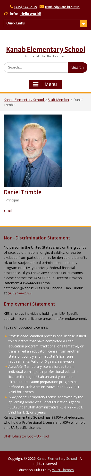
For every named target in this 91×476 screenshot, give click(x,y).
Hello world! (30, 14)
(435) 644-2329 (25, 7)
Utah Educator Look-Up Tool (26, 436)
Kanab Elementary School (45, 50)
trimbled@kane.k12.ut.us (62, 7)
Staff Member (58, 99)
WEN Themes (63, 470)
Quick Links (15, 23)
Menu (51, 84)
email (8, 210)
